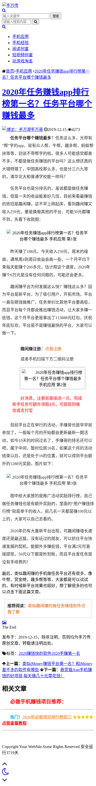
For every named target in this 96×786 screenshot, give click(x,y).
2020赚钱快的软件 (35, 653)
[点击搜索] (4, 10)
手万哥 (37, 129)
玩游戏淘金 (22, 61)
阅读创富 (20, 49)
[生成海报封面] (4, 622)
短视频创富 (22, 55)
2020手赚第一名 (65, 653)
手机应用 (20, 36)
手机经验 (20, 42)
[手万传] (10, 5)
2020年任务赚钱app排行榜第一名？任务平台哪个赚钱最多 (47, 103)
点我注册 (53, 349)
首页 (10, 71)
